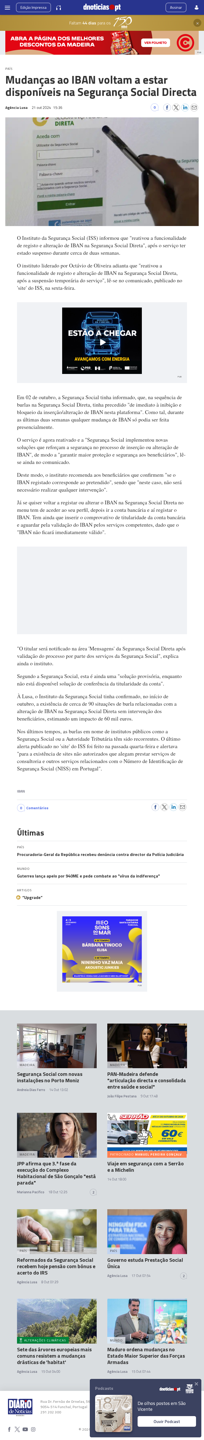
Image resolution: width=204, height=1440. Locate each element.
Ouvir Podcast (167, 1421)
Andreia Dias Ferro (31, 1089)
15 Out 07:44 (140, 1371)
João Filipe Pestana (122, 1096)
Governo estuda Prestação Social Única (145, 1263)
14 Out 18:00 (116, 1179)
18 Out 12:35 (57, 1192)
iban (21, 791)
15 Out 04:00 (50, 1371)
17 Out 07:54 (140, 1275)
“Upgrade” (32, 897)
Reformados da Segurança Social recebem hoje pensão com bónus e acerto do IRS (56, 1266)
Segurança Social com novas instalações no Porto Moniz (49, 1077)
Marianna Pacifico (30, 1192)
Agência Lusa (27, 1282)
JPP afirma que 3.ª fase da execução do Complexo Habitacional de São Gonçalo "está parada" (56, 1173)
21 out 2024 (47, 107)
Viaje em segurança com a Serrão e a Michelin (145, 1166)
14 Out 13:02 (58, 1089)
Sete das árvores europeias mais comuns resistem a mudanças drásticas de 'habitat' (54, 1355)
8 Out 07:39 (49, 1282)
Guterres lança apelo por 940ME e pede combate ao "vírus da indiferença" (88, 876)
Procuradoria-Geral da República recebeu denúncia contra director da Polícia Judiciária (100, 854)
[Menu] (7, 7)
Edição (33, 7)
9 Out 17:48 (149, 1096)
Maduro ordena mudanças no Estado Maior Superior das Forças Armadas (146, 1355)
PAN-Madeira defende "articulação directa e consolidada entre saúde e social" (146, 1080)
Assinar (176, 7)
